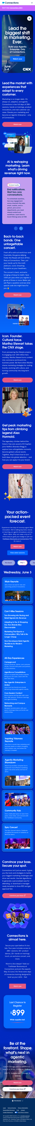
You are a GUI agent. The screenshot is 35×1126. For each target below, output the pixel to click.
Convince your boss (16, 896)
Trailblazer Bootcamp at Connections (16, 539)
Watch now (18, 124)
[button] (16, 228)
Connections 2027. (16, 8)
